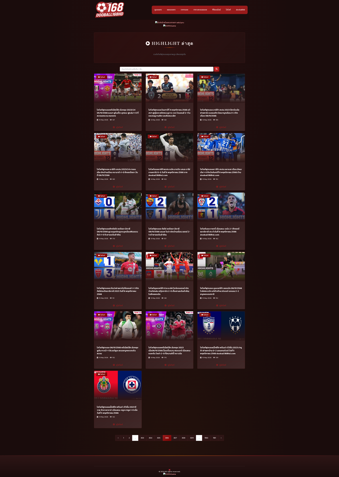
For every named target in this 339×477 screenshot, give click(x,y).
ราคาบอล (184, 9)
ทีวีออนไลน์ (216, 9)
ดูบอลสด (158, 9)
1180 (206, 437)
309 (192, 437)
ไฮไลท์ (228, 9)
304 (150, 437)
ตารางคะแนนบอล (200, 9)
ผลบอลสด (171, 9)
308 (183, 437)
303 (142, 437)
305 (158, 437)
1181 (214, 437)
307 (175, 437)
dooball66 (240, 9)
